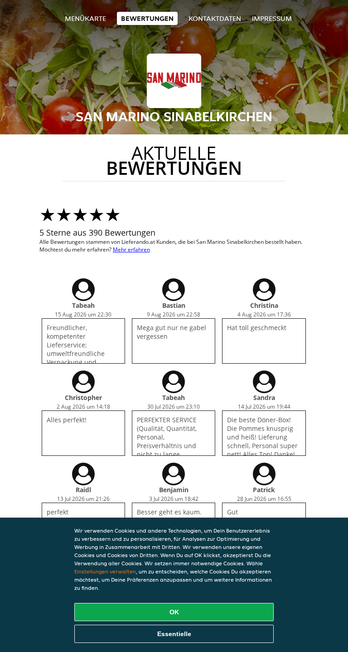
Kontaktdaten (214, 18)
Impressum (272, 18)
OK (174, 612)
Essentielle (174, 633)
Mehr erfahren (131, 249)
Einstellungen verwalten (105, 571)
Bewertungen (147, 18)
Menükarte (85, 18)
